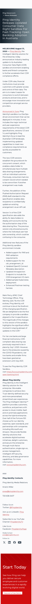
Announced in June (11, 111)
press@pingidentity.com (13, 491)
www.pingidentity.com (16, 465)
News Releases (11, 15)
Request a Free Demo (12, 593)
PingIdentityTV (16, 522)
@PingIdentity (16, 507)
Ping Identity (15, 51)
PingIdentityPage (19, 529)
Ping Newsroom (9, 13)
